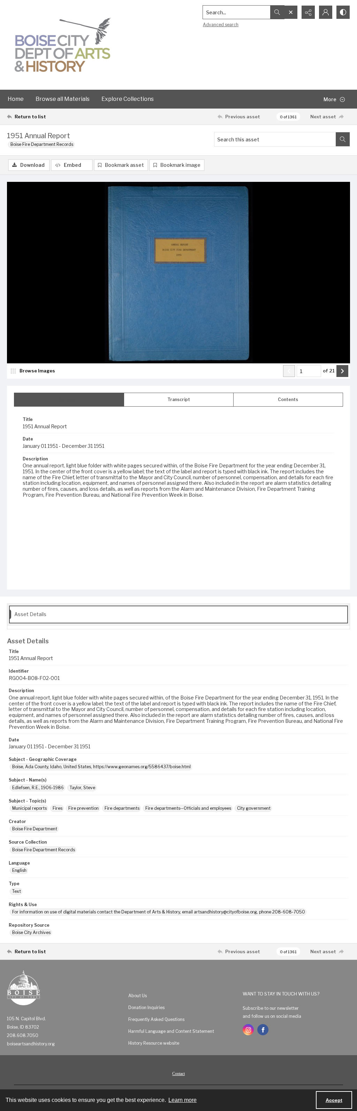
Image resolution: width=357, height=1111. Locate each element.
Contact (178, 1073)
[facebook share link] (262, 1029)
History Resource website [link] (153, 1043)
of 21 (329, 370)
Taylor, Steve (82, 787)
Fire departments (122, 808)
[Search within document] (343, 139)
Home (16, 99)
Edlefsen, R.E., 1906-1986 (38, 787)
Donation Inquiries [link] (146, 1007)
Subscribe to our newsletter (271, 1008)
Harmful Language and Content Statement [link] (171, 1031)
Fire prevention (83, 808)
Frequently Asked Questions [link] (156, 1019)
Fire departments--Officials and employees (188, 808)
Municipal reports (29, 808)
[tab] (69, 399)
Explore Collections (127, 99)
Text (16, 891)
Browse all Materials (63, 99)
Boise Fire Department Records (41, 144)
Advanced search (220, 24)
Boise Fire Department (34, 828)
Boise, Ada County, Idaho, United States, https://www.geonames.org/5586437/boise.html (101, 766)
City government (254, 808)
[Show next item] (342, 371)
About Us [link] (137, 995)
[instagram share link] (248, 1029)
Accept (334, 1100)
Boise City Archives (31, 932)
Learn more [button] (182, 1100)
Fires (57, 808)
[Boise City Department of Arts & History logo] (63, 44)
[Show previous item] (289, 371)
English (19, 870)
